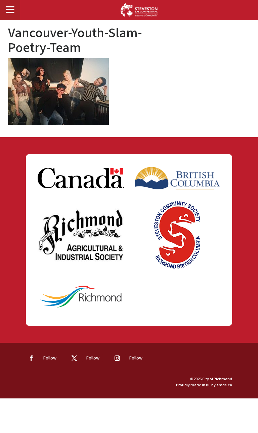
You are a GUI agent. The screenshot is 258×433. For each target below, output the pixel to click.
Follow (49, 358)
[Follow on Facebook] (31, 358)
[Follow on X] (74, 358)
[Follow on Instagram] (117, 358)
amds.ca (224, 385)
